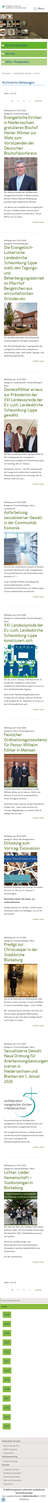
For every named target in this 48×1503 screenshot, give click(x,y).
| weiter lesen (38, 222)
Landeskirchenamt (11, 1469)
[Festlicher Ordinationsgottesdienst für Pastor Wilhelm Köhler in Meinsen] (20, 771)
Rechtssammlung (9, 1456)
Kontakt (5, 1465)
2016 (6, 1408)
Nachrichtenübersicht (10, 1301)
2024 (7, 1333)
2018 (6, 1389)
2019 (6, 1380)
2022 (6, 1352)
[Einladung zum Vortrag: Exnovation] (20, 869)
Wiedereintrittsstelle (12, 1473)
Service (10, 54)
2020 (7, 1371)
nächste (38, 101)
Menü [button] (40, 8)
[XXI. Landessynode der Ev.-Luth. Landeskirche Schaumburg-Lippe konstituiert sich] (20, 661)
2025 (6, 1324)
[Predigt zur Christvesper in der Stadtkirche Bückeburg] (20, 980)
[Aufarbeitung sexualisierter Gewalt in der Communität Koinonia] (20, 548)
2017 (6, 1398)
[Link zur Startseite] (14, 7)
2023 (7, 1343)
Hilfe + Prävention (17, 62)
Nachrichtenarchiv (11, 1446)
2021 (6, 1361)
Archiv (4, 1307)
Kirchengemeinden (11, 1477)
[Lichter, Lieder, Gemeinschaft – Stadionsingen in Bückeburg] (20, 1208)
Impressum (8, 1484)
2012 (6, 1426)
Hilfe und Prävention (12, 1480)
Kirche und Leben (16, 45)
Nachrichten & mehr (11, 1441)
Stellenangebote (10, 1449)
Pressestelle (8, 1453)
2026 (7, 1315)
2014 (6, 1417)
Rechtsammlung (10, 1461)
